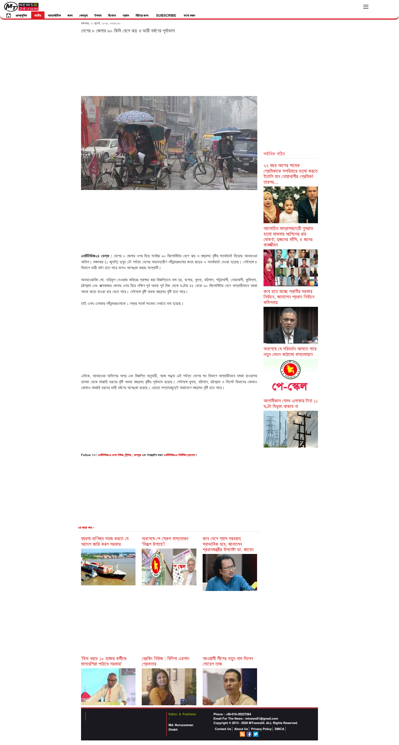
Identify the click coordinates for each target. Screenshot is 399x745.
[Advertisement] (169, 64)
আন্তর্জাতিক (54, 15)
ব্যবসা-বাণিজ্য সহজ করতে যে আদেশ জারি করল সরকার (104, 540)
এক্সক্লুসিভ (21, 15)
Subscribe (166, 15)
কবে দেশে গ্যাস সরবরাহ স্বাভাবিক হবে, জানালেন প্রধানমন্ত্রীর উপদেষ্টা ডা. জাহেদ (228, 543)
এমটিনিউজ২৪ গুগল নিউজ (110, 455)
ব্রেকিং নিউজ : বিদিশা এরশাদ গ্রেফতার (165, 660)
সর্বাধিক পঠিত (274, 153)
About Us (241, 729)
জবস (70, 15)
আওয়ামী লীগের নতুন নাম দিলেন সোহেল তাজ (228, 660)
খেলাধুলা (83, 15)
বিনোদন (112, 15)
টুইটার (128, 455)
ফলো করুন (189, 15)
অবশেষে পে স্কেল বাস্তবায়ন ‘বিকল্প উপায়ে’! (165, 540)
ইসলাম (97, 15)
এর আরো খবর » (86, 527)
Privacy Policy (261, 729)
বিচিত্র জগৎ (142, 15)
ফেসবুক (138, 455)
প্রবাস (126, 15)
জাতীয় (37, 15)
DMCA (279, 729)
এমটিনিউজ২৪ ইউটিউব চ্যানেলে (179, 455)
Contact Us (223, 729)
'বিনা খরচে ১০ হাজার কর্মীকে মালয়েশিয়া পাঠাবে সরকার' (104, 660)
